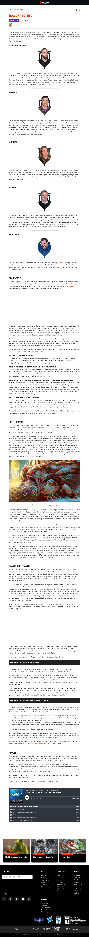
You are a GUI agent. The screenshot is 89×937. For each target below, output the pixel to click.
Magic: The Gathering (77, 876)
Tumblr (61, 263)
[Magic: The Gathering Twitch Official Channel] (16, 899)
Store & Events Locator (78, 885)
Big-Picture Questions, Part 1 (44, 858)
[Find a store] (31, 877)
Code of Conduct (16, 929)
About (59, 876)
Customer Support (36, 929)
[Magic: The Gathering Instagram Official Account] (29, 899)
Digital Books (45, 880)
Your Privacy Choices (66, 929)
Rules (43, 885)
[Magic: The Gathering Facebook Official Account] (4, 899)
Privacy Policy (26, 929)
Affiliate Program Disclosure (63, 890)
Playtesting (73, 858)
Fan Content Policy (46, 929)
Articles (43, 876)
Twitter (31, 771)
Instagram (46, 771)
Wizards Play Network (61, 886)
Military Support (46, 887)
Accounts (60, 878)
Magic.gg (76, 882)
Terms (6, 929)
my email (71, 769)
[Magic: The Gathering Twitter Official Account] (10, 899)
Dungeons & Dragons (45, 904)
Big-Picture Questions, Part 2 (16, 858)
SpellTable (77, 893)
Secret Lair (77, 891)
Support (60, 882)
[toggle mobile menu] (2, 2)
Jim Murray (53, 505)
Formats (44, 882)
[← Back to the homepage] (45, 2)
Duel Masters (45, 908)
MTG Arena (77, 880)
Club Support (45, 878)
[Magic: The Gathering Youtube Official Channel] (23, 899)
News (10, 10)
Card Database (78, 888)
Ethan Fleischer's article (35, 744)
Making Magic (18, 10)
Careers (59, 880)
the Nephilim (68, 286)
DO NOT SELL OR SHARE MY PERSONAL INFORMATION (56, 929)
